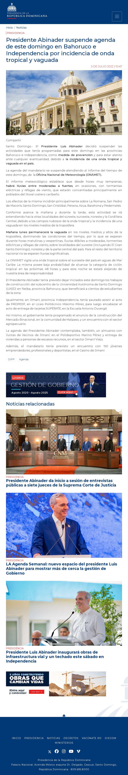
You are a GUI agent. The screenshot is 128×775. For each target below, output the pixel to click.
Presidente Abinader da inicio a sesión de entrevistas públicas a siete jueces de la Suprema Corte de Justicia (61, 482)
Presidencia (15, 33)
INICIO (16, 738)
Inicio (9, 27)
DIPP (11, 359)
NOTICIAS (53, 738)
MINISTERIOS (64, 742)
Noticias (21, 27)
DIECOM (110, 738)
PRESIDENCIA (34, 738)
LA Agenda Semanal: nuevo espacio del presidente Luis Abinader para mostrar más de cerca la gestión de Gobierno (61, 568)
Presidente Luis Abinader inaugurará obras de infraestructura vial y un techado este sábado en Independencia (55, 657)
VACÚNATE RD (92, 738)
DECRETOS (71, 738)
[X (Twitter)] (49, 751)
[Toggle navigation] (117, 16)
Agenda (23, 359)
